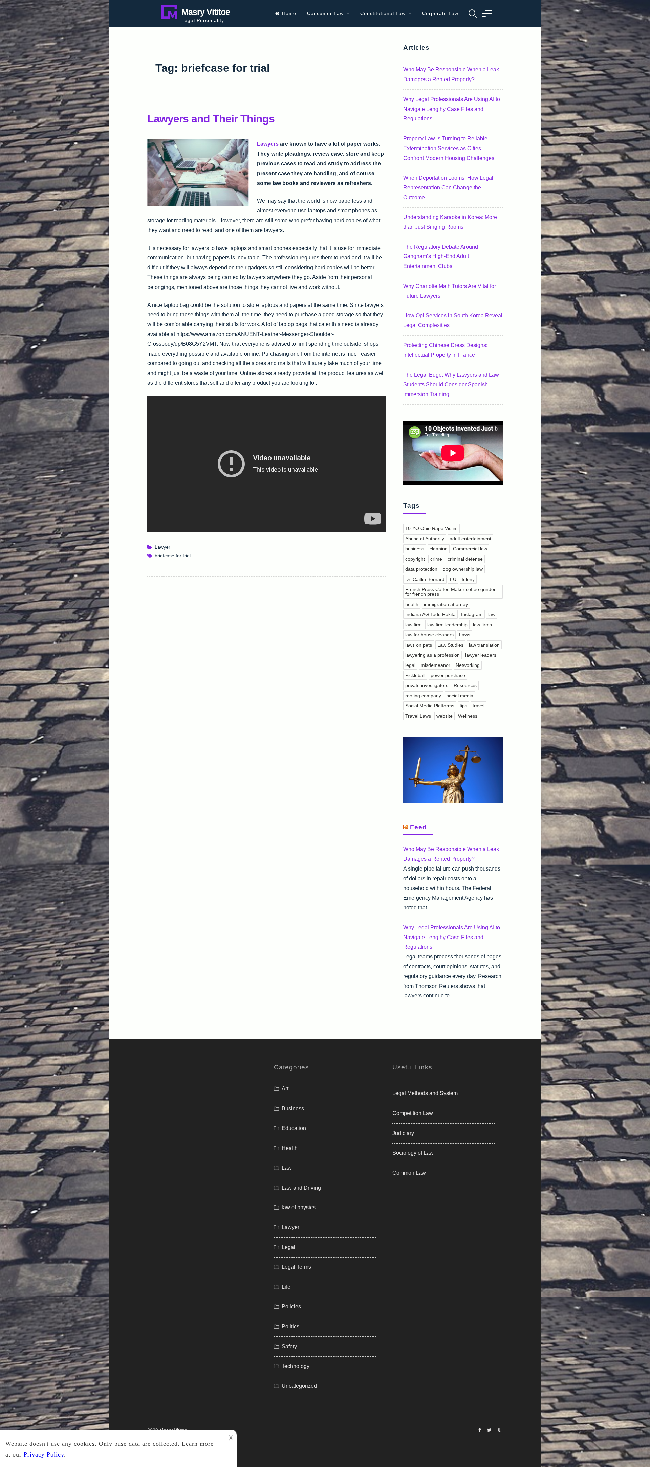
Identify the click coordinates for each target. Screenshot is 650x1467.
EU (453, 579)
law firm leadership (447, 624)
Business (293, 1108)
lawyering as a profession (432, 655)
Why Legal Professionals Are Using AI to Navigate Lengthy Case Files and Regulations (451, 109)
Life (286, 1287)
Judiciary (403, 1133)
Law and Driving (301, 1188)
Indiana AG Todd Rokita (430, 614)
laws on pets (418, 645)
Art (285, 1088)
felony (468, 579)
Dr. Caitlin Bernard (425, 579)
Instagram (472, 614)
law (491, 614)
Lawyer (162, 547)
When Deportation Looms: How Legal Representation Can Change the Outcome (448, 187)
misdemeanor (435, 665)
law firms (482, 624)
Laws (464, 634)
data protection (421, 569)
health (411, 604)
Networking (468, 665)
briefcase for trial (173, 555)
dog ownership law (463, 569)
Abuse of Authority (424, 538)
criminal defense (465, 559)
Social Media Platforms (429, 705)
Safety (289, 1346)
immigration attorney (446, 604)
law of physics (299, 1207)
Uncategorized (299, 1386)
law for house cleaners (429, 634)
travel (478, 705)
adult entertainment (470, 538)
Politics (290, 1326)
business (414, 548)
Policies (291, 1306)
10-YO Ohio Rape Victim (431, 528)
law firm (413, 624)
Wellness (467, 716)
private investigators (426, 685)
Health (290, 1148)
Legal (288, 1247)
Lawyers (268, 144)
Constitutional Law (383, 13)
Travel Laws (418, 716)
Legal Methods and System (425, 1093)
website (444, 716)
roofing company (423, 695)
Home (289, 13)
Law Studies (450, 645)
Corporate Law (440, 13)
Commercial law (470, 548)
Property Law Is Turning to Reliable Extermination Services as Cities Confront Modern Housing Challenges (448, 148)
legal (410, 665)
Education (294, 1128)
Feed (418, 827)
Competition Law (412, 1113)
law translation (484, 645)
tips (463, 705)
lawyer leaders (480, 655)
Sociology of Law (413, 1153)
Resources (465, 685)
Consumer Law (325, 13)
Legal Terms (296, 1267)
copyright (415, 559)
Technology (295, 1366)
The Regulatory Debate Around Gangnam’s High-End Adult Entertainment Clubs (440, 256)
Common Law (409, 1173)
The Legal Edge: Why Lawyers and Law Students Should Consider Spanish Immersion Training (451, 384)
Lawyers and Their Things (211, 119)
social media (460, 695)
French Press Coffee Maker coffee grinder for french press (450, 592)
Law (287, 1168)
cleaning (439, 548)
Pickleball (415, 675)
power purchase (448, 675)
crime (436, 559)
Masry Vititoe (205, 12)
